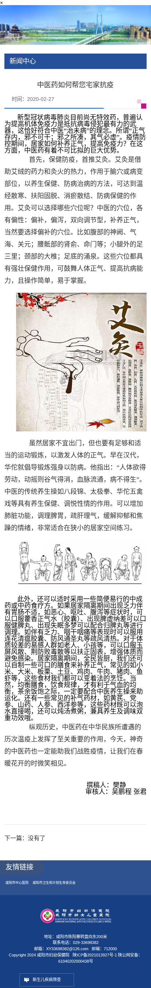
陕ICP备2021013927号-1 (95, 960)
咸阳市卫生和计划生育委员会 (59, 888)
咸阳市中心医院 (18, 888)
